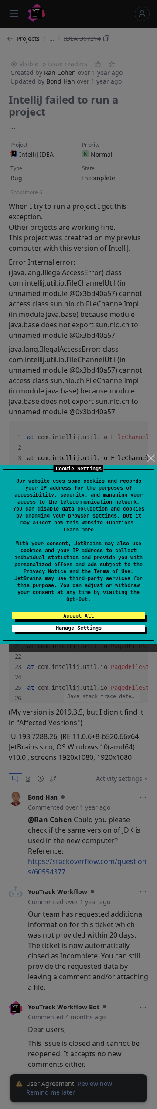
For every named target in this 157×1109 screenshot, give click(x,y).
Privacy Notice (45, 571)
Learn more (78, 529)
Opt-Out (77, 599)
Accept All (78, 615)
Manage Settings (79, 628)
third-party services (99, 578)
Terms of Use (112, 571)
